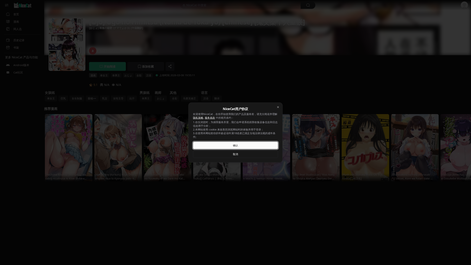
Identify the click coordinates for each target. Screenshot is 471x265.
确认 (235, 145)
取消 (235, 154)
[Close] (278, 107)
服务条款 (210, 117)
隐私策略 (198, 117)
